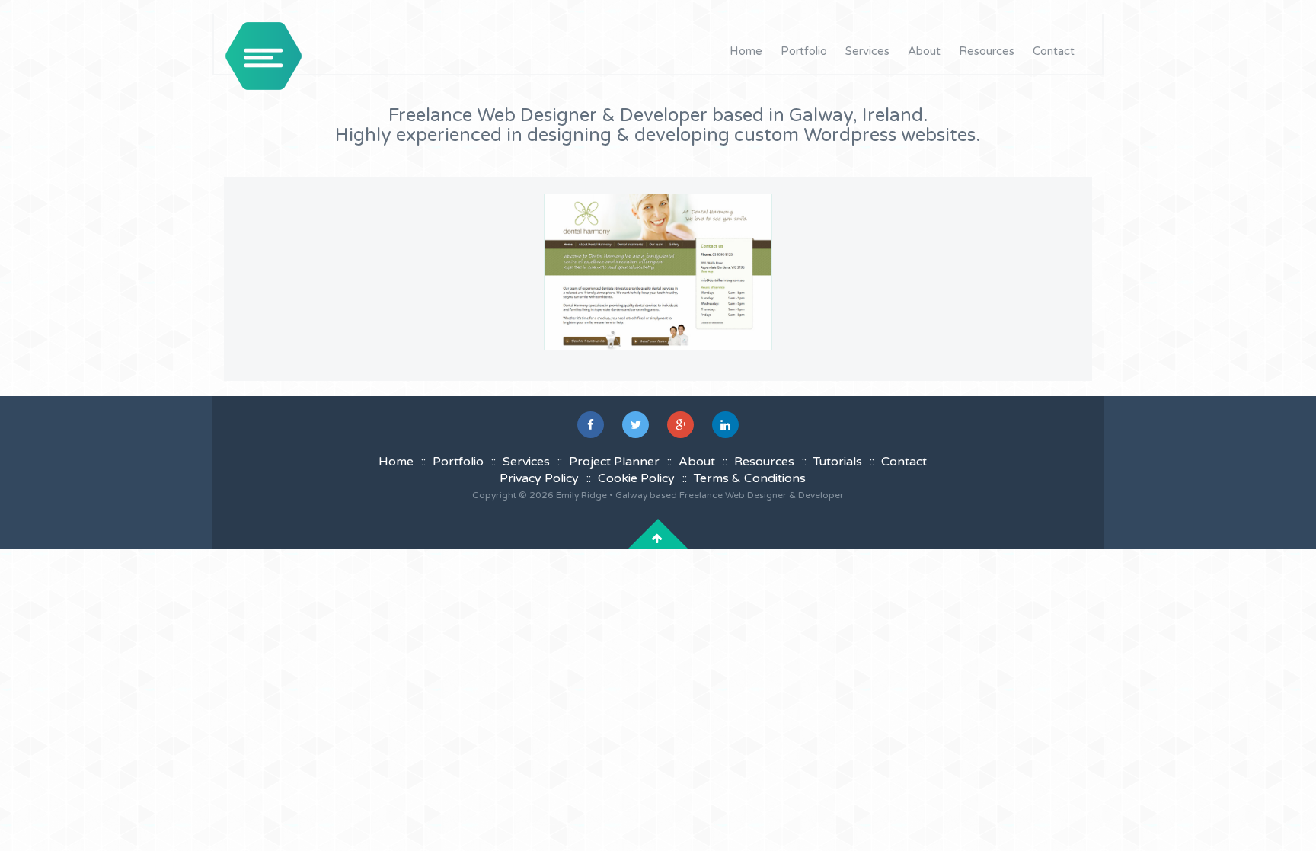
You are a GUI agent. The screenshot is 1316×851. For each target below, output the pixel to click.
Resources (986, 51)
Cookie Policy (636, 478)
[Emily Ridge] (263, 56)
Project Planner (614, 461)
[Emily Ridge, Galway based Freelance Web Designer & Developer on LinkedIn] (725, 424)
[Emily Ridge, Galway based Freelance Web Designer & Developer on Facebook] (590, 424)
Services (867, 51)
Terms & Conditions (750, 478)
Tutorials (837, 461)
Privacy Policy (539, 478)
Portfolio (804, 51)
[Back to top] (657, 538)
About (924, 51)
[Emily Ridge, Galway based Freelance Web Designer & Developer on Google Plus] (680, 424)
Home (746, 51)
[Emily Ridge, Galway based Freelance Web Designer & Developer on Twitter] (635, 424)
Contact (1054, 51)
